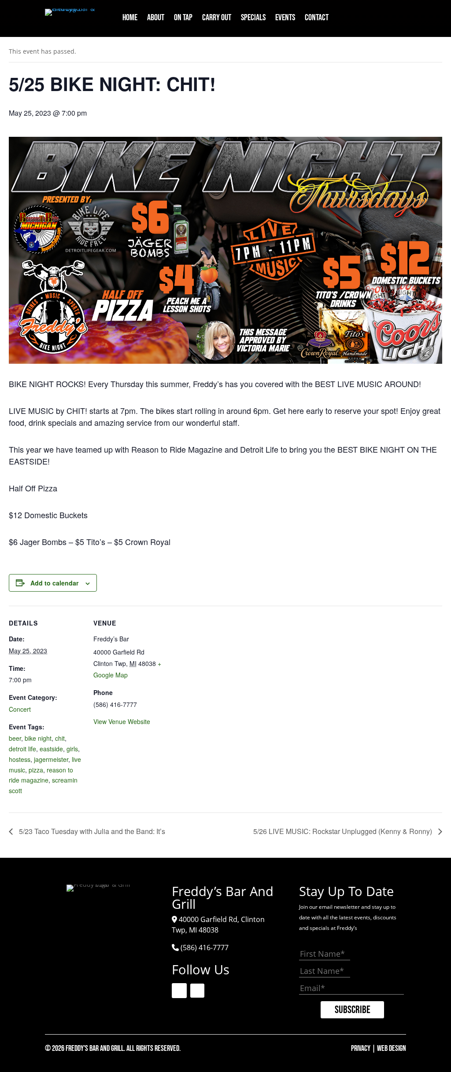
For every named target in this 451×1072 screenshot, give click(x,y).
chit (60, 738)
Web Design (391, 1048)
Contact (317, 19)
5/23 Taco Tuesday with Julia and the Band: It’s (91, 831)
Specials (253, 19)
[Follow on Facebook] (377, 15)
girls (72, 748)
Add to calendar (54, 582)
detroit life (22, 748)
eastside (51, 748)
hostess (19, 759)
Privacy (360, 1048)
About (155, 19)
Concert (20, 709)
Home (129, 19)
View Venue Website (121, 721)
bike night (38, 738)
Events (285, 19)
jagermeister (51, 759)
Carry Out (216, 19)
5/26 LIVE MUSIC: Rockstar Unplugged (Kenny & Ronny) (343, 831)
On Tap (183, 19)
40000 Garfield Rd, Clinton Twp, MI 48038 (218, 925)
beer (15, 738)
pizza (36, 769)
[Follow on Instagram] (397, 15)
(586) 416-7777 (205, 947)
